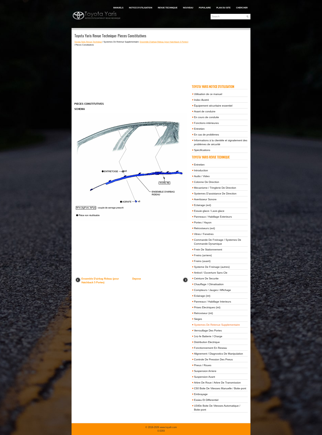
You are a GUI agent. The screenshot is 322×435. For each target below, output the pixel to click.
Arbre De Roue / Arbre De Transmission (217, 382)
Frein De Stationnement (208, 249)
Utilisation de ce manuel (208, 94)
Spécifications (202, 150)
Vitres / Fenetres (204, 234)
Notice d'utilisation (140, 8)
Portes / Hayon (202, 222)
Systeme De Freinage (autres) (212, 266)
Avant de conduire (204, 111)
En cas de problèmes (206, 134)
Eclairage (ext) (202, 205)
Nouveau (188, 8)
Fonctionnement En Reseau (210, 347)
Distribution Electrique (207, 342)
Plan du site (223, 8)
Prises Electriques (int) (207, 307)
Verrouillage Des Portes (208, 330)
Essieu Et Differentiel (206, 399)
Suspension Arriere (205, 370)
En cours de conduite (206, 117)
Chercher (242, 8)
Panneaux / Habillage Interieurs (212, 301)
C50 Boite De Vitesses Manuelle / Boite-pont (220, 388)
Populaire (205, 8)
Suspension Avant (204, 376)
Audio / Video (202, 176)
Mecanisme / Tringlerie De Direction (215, 187)
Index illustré (201, 99)
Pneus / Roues (202, 365)
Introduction (201, 170)
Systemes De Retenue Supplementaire (217, 324)
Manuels (118, 8)
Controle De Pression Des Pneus (213, 359)
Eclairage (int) (202, 295)
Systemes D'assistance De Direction (215, 193)
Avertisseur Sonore (205, 199)
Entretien (199, 128)
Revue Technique (167, 8)
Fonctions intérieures (206, 122)
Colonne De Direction (206, 181)
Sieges (198, 318)
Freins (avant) (202, 261)
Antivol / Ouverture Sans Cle (210, 272)
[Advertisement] (131, 74)
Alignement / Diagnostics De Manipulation (218, 353)
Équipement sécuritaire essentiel (213, 105)
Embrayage (201, 394)
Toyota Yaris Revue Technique (88, 42)
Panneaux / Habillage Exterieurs (213, 216)
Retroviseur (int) (203, 313)
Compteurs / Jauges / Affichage (212, 290)
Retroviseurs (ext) (204, 228)
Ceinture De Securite (206, 278)
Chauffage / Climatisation (209, 284)
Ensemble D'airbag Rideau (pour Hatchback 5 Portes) (164, 42)
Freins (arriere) (203, 255)
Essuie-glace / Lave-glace (209, 210)
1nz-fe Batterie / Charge (208, 336)
